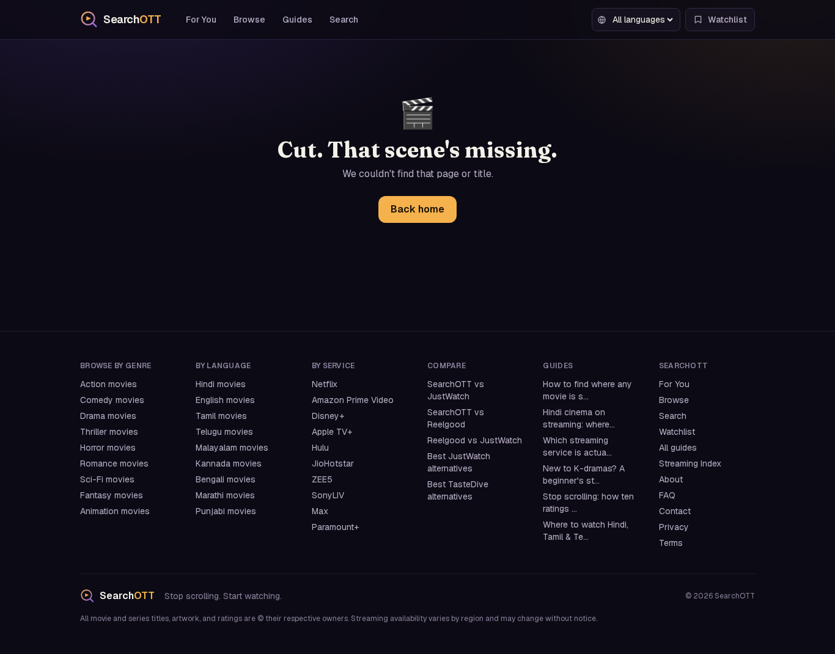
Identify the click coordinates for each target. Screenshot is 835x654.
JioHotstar (333, 463)
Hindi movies (221, 384)
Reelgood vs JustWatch (474, 440)
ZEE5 (322, 479)
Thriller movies (109, 431)
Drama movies (108, 415)
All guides (678, 447)
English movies (225, 399)
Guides (297, 19)
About (671, 479)
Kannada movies (229, 463)
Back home (417, 209)
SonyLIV (328, 495)
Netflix (324, 384)
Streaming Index (690, 463)
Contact (675, 511)
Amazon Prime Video (353, 399)
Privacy (674, 526)
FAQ (667, 495)
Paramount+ (335, 526)
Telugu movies (224, 431)
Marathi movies (225, 495)
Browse (249, 19)
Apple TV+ (332, 431)
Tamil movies (221, 415)
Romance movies (114, 463)
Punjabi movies (226, 511)
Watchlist (677, 431)
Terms (671, 542)
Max (320, 511)
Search (343, 19)
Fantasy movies (111, 495)
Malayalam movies (232, 447)
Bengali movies (226, 479)
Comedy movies (112, 399)
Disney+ (328, 415)
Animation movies (115, 511)
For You (201, 19)
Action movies (108, 384)
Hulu (320, 447)
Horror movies (108, 447)
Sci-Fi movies (107, 479)
